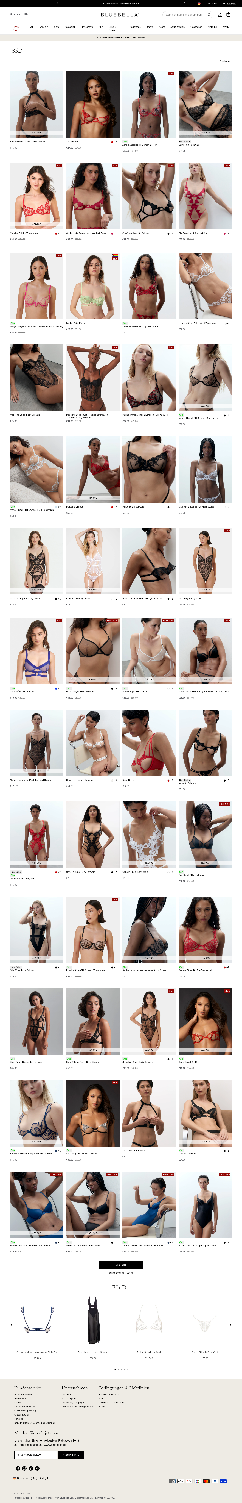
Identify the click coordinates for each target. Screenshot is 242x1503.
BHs (101, 27)
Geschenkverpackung (25, 1411)
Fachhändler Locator (24, 1406)
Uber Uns (15, 14)
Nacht (162, 27)
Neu (31, 27)
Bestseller (70, 27)
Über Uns (66, 1394)
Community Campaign (73, 1402)
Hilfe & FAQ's (20, 1398)
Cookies (103, 1406)
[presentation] (11, 1325)
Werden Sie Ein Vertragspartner (77, 1406)
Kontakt (18, 1402)
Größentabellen (22, 1415)
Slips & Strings (112, 28)
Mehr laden (121, 1265)
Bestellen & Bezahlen (109, 1394)
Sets (56, 27)
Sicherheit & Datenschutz (111, 1402)
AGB (101, 1398)
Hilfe (26, 14)
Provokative (87, 27)
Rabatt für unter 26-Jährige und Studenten (35, 1423)
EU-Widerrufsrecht (23, 1394)
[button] (184, 3)
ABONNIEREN (71, 1455)
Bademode (135, 27)
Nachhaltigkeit (69, 1398)
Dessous (43, 27)
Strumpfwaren (177, 27)
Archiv (226, 27)
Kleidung (212, 27)
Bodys (149, 27)
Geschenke (196, 27)
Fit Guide (18, 1419)
